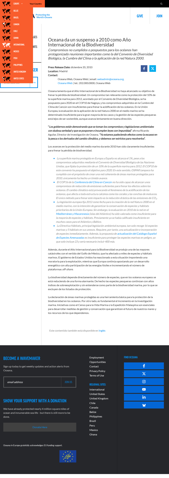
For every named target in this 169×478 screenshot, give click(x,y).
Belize (16, 11)
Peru (15, 58)
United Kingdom (20, 72)
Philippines (18, 65)
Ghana (16, 38)
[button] (144, 68)
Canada (16, 24)
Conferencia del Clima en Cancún (93, 182)
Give (140, 16)
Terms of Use (96, 375)
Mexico (16, 51)
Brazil (16, 17)
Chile (15, 31)
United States (19, 78)
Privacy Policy (97, 370)
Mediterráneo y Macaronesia (72, 213)
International (19, 44)
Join (159, 16)
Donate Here (40, 427)
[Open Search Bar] (161, 3)
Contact (94, 366)
